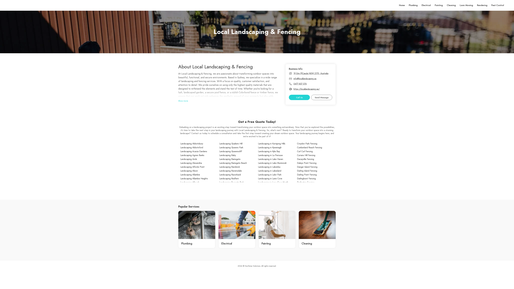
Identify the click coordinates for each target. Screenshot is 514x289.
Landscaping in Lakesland (269, 170)
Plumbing (413, 5)
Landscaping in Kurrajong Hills (271, 143)
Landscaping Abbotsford (191, 147)
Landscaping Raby (227, 155)
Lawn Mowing (466, 5)
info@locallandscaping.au (305, 78)
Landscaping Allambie (190, 174)
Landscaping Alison (189, 170)
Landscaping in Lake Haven (270, 159)
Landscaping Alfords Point (192, 167)
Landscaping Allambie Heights (194, 178)
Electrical (426, 5)
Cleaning (451, 5)
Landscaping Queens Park (231, 147)
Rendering (482, 5)
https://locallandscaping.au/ (307, 89)
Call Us (299, 97)
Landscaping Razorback (230, 174)
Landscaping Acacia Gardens (193, 151)
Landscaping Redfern (229, 178)
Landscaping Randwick (229, 167)
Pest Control (497, 5)
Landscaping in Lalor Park (269, 174)
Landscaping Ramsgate (229, 159)
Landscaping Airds (188, 159)
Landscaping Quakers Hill (230, 143)
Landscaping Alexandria (191, 163)
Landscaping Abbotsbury (191, 143)
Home (402, 5)
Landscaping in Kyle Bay (269, 151)
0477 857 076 (300, 83)
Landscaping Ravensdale (230, 170)
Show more (183, 101)
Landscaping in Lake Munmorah (272, 163)
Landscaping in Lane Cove (270, 178)
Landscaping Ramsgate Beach (233, 163)
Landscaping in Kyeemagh (269, 147)
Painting (439, 5)
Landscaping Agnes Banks (192, 155)
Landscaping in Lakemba (269, 167)
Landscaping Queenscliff (230, 151)
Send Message (322, 97)
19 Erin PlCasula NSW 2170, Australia (311, 73)
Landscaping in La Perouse (270, 155)
